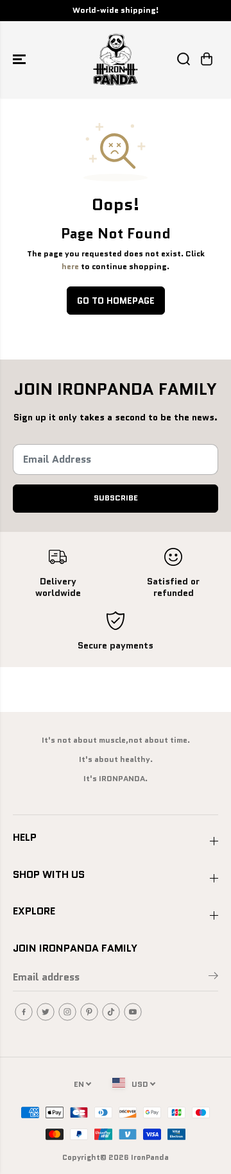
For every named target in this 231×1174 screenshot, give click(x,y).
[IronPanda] (115, 59)
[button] (20, 59)
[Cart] (206, 58)
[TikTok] (111, 1012)
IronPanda (150, 1157)
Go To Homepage (116, 300)
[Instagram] (67, 1012)
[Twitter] (45, 1012)
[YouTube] (133, 1012)
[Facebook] (24, 1012)
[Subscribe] (213, 978)
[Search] (183, 58)
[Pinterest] (89, 1012)
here (70, 266)
